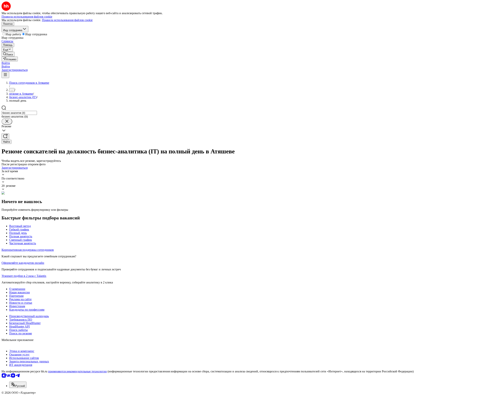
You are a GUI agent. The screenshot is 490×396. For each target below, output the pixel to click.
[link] (8, 54)
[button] (6, 63)
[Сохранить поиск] (5, 136)
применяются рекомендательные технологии (77, 371)
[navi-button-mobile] (5, 75)
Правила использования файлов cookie (67, 20)
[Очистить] (7, 121)
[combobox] (19, 113)
